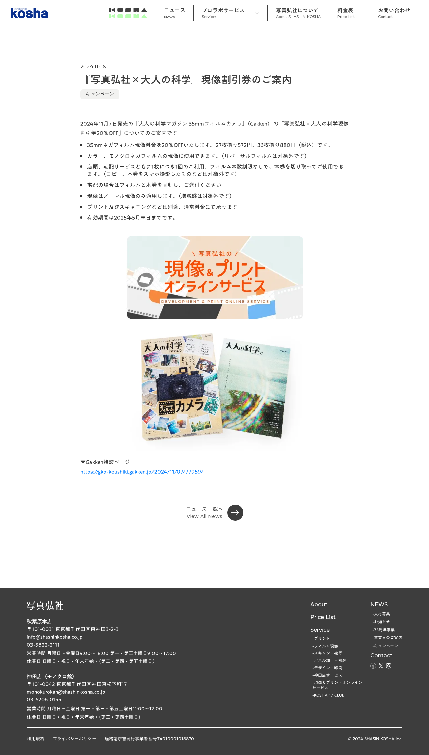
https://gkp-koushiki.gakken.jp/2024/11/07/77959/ (141, 471)
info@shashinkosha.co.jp (54, 636)
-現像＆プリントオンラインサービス (337, 685)
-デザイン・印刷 (327, 668)
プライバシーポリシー (74, 739)
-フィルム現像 (325, 646)
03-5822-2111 (43, 644)
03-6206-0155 (44, 699)
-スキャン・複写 (327, 653)
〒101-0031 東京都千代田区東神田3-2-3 (73, 629)
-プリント (321, 638)
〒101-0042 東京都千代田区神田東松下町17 (77, 684)
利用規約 (35, 739)
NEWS (379, 604)
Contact (381, 655)
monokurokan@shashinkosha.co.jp (66, 691)
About (318, 604)
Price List (323, 617)
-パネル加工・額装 (329, 660)
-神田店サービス (327, 675)
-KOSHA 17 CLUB (328, 695)
